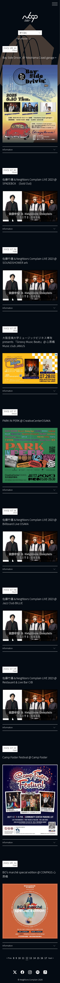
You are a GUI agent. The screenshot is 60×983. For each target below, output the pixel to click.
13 (30, 958)
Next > (51, 958)
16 (42, 958)
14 (34, 958)
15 (38, 958)
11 (23, 958)
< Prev (9, 958)
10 (19, 958)
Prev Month (22, 38)
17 (45, 958)
